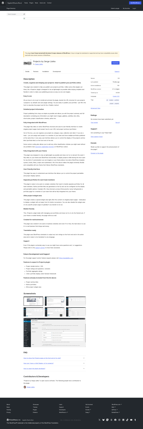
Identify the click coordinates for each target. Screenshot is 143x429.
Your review (94, 122)
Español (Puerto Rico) (27, 420)
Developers (62, 409)
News (8, 407)
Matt (114, 407)
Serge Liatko (39, 64)
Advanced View (95, 108)
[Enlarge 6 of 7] (83, 309)
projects (117, 103)
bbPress (115, 409)
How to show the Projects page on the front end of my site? (42, 358)
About (8, 404)
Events (87, 407)
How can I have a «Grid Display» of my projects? (39, 363)
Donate (88, 409)
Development (57, 71)
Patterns (35, 412)
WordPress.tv (63, 412)
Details (27, 71)
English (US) (116, 96)
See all (117, 122)
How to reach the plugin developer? (34, 368)
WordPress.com (117, 404)
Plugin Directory (11, 8)
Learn (60, 404)
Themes (35, 407)
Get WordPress (135, 3)
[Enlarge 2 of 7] (62, 299)
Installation (45, 71)
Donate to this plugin (97, 153)
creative (111, 100)
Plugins (35, 409)
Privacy (9, 412)
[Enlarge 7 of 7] (83, 320)
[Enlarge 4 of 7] (41, 309)
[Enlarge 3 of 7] (83, 299)
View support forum (97, 136)
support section (40, 248)
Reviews (35, 71)
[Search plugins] (24, 14)
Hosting (9, 409)
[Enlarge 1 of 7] (41, 299)
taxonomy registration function (44, 147)
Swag (87, 412)
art (107, 100)
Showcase (36, 404)
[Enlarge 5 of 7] (62, 309)
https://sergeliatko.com (66, 258)
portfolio (117, 100)
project (111, 103)
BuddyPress (116, 412)
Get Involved (89, 404)
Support (117, 71)
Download (115, 63)
